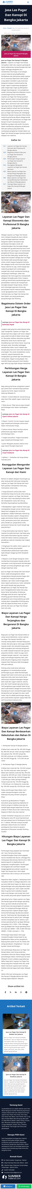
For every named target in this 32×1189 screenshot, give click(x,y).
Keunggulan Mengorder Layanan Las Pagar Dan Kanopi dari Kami (17, 167)
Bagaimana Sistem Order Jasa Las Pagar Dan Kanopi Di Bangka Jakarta (16, 154)
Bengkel (9, 28)
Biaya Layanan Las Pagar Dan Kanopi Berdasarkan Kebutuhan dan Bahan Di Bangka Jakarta (17, 180)
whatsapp (24, 1186)
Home (4, 28)
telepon (9, 1186)
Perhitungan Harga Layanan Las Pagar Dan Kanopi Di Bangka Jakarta (16, 161)
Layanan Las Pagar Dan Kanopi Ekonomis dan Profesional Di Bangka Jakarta (17, 148)
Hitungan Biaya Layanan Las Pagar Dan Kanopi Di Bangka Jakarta (16, 186)
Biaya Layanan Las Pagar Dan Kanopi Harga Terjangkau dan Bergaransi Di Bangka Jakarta (16, 173)
